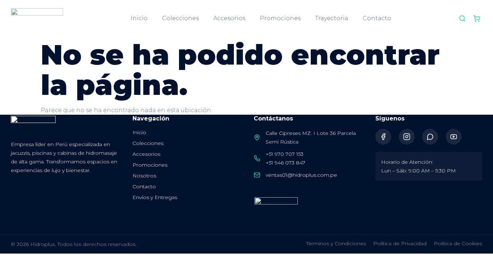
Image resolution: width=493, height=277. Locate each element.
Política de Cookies (458, 243)
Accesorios (229, 18)
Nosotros (144, 175)
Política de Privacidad (400, 243)
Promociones (280, 18)
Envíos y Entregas (154, 197)
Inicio (139, 18)
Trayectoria (331, 18)
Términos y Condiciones (336, 243)
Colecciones (180, 18)
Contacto (377, 18)
